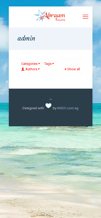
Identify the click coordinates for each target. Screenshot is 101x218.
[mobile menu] (85, 16)
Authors (31, 69)
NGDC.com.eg (67, 108)
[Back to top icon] (50, 99)
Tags (48, 64)
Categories (29, 64)
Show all (73, 69)
